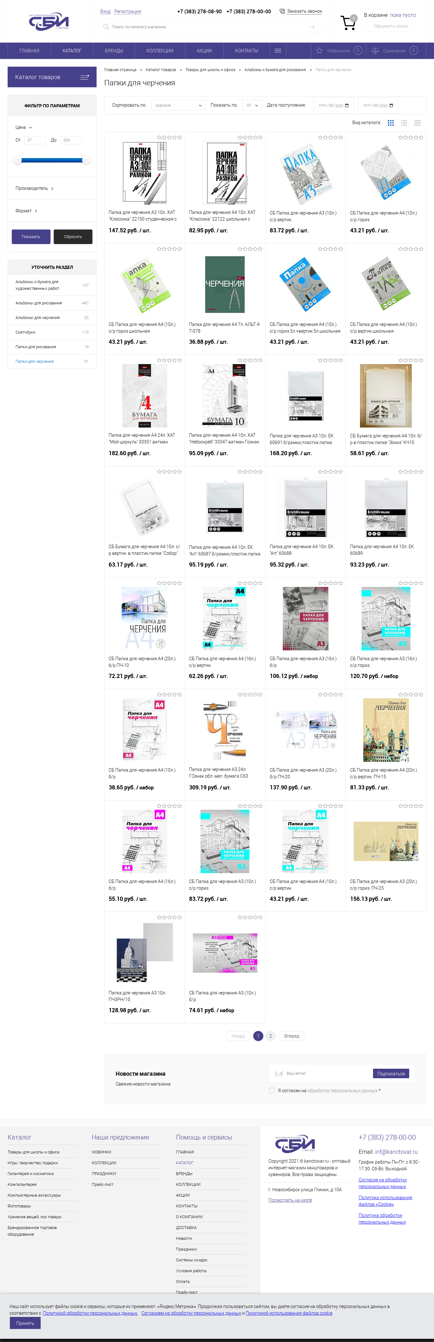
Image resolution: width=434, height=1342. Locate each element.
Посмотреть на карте (290, 1200)
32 (86, 317)
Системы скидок (191, 1260)
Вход (105, 11)
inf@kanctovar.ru (396, 1151)
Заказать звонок (304, 11)
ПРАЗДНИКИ (104, 1173)
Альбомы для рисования (39, 303)
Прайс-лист (102, 1184)
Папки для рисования (36, 346)
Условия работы (191, 1270)
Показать (31, 236)
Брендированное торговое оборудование (32, 1231)
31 (86, 361)
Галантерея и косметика (31, 1173)
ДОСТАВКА (186, 1227)
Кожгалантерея (22, 1184)
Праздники (186, 1249)
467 (85, 303)
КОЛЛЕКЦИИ (159, 50)
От (18, 140)
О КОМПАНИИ (189, 1216)
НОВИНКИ (101, 1152)
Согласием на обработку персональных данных (191, 1313)
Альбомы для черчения (38, 317)
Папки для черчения (35, 361)
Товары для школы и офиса (33, 1152)
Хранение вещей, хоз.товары (35, 1216)
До (54, 140)
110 (85, 332)
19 (86, 346)
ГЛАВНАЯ (29, 50)
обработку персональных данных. (343, 1090)
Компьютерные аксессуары (34, 1195)
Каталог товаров (37, 77)
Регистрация (127, 11)
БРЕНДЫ (114, 50)
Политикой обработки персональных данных (90, 1313)
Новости (184, 1238)
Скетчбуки (25, 332)
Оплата (183, 1281)
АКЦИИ (204, 50)
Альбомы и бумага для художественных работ (37, 285)
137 (85, 285)
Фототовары (19, 1206)
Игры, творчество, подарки (33, 1162)
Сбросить (73, 236)
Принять (25, 1323)
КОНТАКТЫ (246, 50)
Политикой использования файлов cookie (289, 1313)
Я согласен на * (329, 1090)
